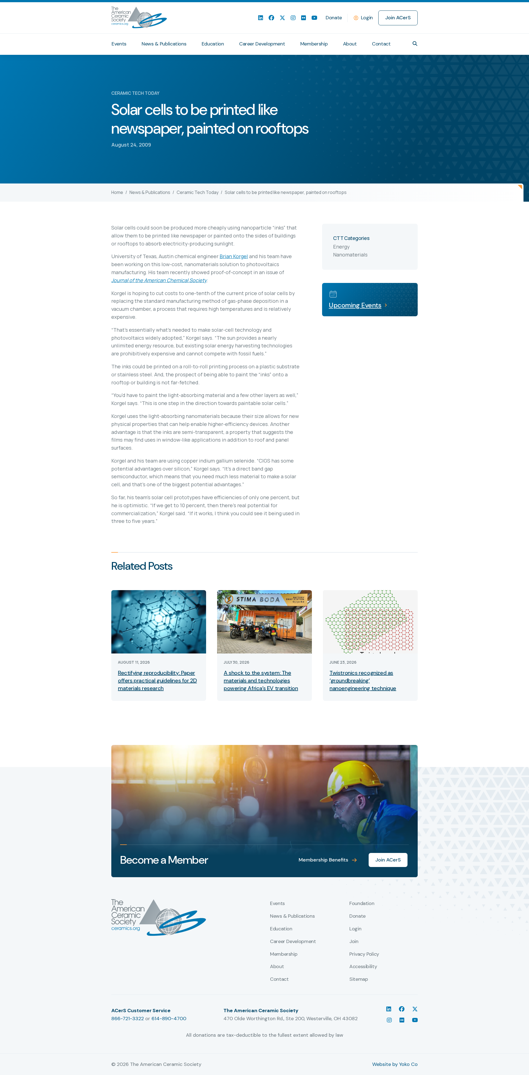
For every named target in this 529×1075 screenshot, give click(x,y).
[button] (415, 43)
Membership (314, 43)
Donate (334, 17)
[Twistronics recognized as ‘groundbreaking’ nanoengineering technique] (370, 621)
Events (119, 43)
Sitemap (358, 979)
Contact (381, 43)
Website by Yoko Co (395, 1064)
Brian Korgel (234, 256)
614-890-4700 (169, 1018)
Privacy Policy (364, 954)
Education (213, 43)
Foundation (361, 903)
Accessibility (363, 966)
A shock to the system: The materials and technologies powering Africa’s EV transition (261, 680)
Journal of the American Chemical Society (159, 280)
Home (117, 192)
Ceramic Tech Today (197, 192)
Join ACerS (398, 17)
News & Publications (164, 43)
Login (367, 17)
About (350, 43)
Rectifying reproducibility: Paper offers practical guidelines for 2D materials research (157, 680)
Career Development (262, 43)
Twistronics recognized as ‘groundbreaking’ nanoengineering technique (363, 680)
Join (353, 941)
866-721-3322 (127, 1018)
